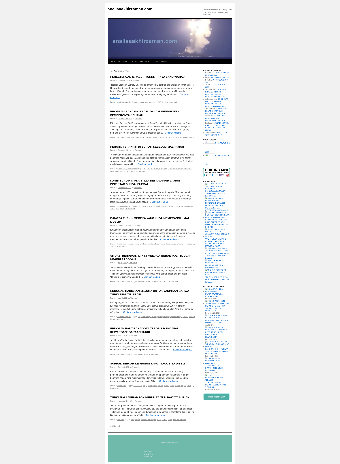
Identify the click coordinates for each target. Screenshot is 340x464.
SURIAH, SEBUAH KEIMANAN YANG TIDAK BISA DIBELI (147, 363)
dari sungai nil (143, 206)
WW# (133, 171)
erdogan (141, 102)
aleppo (137, 419)
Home (112, 61)
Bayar (143, 316)
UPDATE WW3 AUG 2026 (220, 78)
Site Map (133, 61)
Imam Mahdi (147, 244)
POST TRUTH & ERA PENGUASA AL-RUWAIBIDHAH (214, 334)
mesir (156, 281)
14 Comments (121, 246)
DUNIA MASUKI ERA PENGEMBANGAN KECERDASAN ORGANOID (216, 111)
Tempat (183, 385)
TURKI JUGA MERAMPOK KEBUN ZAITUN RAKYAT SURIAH (149, 397)
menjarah (144, 419)
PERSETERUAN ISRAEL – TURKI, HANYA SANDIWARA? (147, 76)
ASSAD (139, 385)
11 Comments (189, 137)
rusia (112, 171)
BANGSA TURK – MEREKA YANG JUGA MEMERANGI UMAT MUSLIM (216, 351)
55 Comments (141, 171)
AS (141, 137)
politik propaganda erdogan (172, 316)
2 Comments (153, 354)
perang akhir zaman (185, 169)
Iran (152, 169)
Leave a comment (170, 102)
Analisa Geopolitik (124, 102)
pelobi (159, 316)
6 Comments (173, 281)
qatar (161, 281)
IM (153, 281)
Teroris (122, 171)
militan (160, 385)
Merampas (152, 419)
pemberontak (157, 137)
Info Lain (120, 137)
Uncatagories (132, 169)
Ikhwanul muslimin (144, 281)
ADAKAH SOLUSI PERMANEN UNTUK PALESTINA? (214, 368)
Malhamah (163, 169)
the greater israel (187, 206)
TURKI (160, 102)
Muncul (166, 385)
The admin (136, 80)
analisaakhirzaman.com (130, 9)
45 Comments (130, 209)
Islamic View (121, 169)
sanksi (172, 385)
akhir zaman (135, 137)
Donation (164, 61)
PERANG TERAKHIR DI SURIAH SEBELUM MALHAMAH (147, 146)
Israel (146, 102)
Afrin (132, 419)
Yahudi (191, 316)
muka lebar (165, 244)
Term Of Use (144, 61)
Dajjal (145, 385)
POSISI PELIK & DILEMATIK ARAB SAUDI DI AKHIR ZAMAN (217, 255)
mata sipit (156, 244)
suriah (175, 137)
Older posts (115, 426)
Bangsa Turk (138, 244)
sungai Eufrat (167, 137)
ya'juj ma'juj (120, 209)
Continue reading (174, 133)
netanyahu (153, 102)
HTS (144, 137)
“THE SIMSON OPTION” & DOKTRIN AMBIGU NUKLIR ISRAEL (217, 279)
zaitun (170, 419)
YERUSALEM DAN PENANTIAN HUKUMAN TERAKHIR (215, 384)
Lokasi (154, 385)
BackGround (122, 61)
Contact (155, 61)
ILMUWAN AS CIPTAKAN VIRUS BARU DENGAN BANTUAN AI (215, 193)
